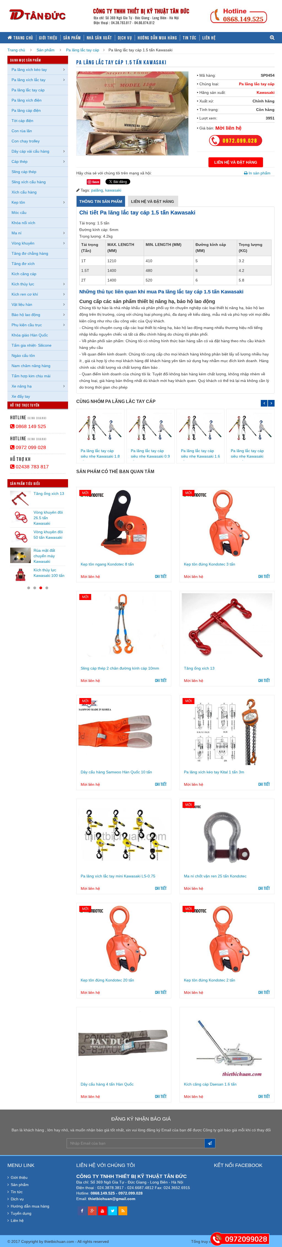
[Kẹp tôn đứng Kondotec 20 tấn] (123, 939)
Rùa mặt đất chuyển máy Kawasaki (44, 556)
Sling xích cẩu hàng (29, 182)
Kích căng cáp (24, 274)
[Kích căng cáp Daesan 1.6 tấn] (227, 1043)
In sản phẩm (259, 173)
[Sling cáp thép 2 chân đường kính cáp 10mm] (123, 627)
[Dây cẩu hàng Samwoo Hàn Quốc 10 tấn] (123, 731)
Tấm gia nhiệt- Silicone (31, 345)
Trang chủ (22, 37)
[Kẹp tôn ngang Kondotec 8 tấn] (123, 523)
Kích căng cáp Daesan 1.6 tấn (210, 1084)
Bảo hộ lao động (26, 314)
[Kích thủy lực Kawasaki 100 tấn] (20, 575)
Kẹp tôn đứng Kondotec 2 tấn (209, 980)
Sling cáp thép (24, 171)
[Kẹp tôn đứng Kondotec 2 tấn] (227, 939)
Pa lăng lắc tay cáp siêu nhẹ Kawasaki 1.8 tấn (100, 456)
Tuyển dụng (21, 1213)
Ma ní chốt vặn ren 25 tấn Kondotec (215, 876)
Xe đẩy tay (21, 396)
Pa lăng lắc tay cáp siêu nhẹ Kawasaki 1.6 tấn (200, 456)
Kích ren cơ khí (25, 294)
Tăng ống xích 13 (199, 668)
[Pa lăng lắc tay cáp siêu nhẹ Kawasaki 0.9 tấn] (150, 427)
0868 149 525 (30, 426)
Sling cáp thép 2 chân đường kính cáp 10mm (120, 668)
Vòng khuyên (23, 243)
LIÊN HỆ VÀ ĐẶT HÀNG (235, 162)
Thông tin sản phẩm (100, 201)
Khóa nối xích (23, 223)
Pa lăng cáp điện (26, 110)
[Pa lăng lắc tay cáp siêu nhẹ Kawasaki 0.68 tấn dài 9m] (250, 427)
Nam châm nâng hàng (31, 366)
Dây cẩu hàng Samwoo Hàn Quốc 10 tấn (116, 772)
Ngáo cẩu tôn (23, 355)
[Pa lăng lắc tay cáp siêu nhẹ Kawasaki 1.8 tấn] (100, 427)
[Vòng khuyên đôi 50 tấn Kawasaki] (20, 537)
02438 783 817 (31, 466)
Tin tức (190, 37)
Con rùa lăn (22, 131)
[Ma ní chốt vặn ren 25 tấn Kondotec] (227, 835)
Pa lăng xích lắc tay (28, 80)
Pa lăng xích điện (27, 100)
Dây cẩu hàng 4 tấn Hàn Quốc (107, 1084)
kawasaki (113, 190)
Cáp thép (20, 161)
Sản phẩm (72, 37)
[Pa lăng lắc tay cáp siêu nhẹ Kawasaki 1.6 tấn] (201, 427)
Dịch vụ (125, 37)
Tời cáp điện (22, 120)
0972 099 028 (30, 447)
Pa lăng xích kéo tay (29, 69)
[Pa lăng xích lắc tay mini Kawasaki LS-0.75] (123, 835)
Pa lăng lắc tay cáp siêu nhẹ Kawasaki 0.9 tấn (150, 456)
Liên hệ (209, 37)
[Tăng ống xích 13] (227, 627)
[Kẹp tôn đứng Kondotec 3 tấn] (227, 523)
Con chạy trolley (26, 141)
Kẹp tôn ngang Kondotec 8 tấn (107, 564)
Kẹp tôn (18, 202)
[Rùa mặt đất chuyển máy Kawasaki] (20, 555)
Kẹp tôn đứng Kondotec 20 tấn (107, 980)
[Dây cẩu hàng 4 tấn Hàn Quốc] (123, 1043)
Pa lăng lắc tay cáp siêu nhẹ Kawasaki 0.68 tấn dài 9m (247, 456)
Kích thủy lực (23, 284)
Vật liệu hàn (22, 304)
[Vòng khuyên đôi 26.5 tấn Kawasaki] (20, 517)
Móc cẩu (19, 212)
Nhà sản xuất (99, 37)
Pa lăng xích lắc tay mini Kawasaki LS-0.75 (118, 876)
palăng (97, 190)
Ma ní (16, 233)
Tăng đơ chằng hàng (30, 253)
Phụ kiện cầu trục (27, 325)
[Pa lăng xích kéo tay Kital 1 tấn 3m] (227, 731)
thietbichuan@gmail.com (111, 1198)
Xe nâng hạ (22, 386)
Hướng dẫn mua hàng (157, 37)
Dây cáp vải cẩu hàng (30, 151)
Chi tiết (161, 576)
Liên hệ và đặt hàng (153, 201)
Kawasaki (266, 92)
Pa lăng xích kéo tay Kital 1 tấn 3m (214, 772)
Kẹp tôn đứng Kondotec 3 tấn (209, 564)
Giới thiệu (48, 37)
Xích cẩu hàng (24, 192)
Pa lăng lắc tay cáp (82, 50)
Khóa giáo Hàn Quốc (30, 335)
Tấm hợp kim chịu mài (31, 376)
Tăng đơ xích (23, 263)
